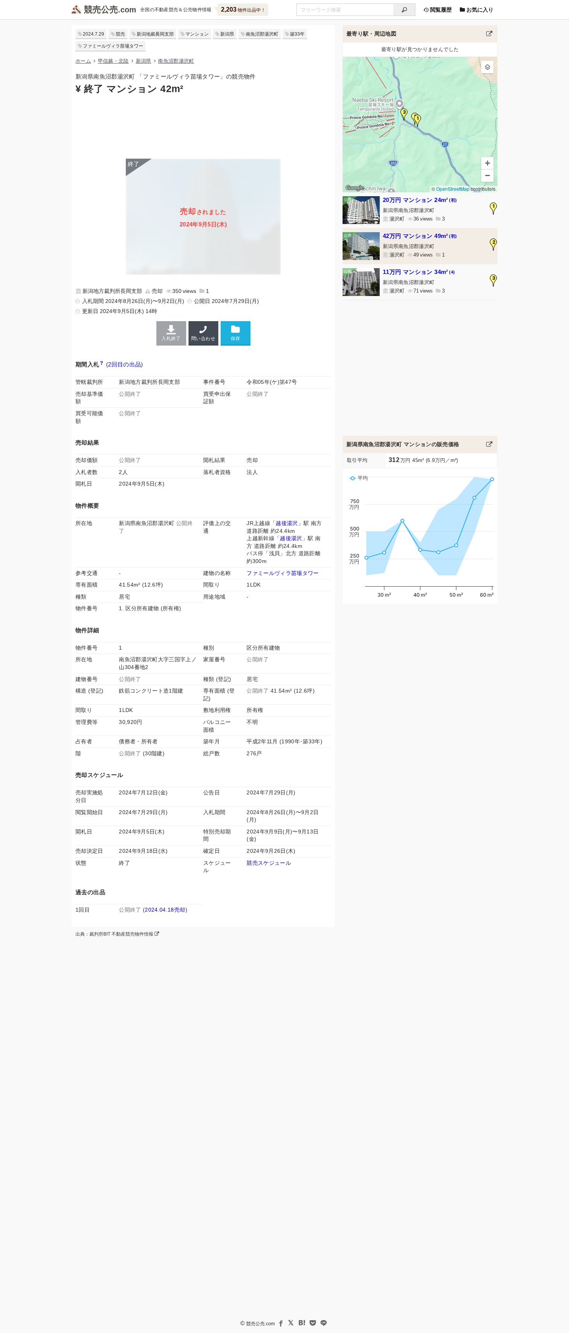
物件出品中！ (243, 9)
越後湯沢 (287, 523)
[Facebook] (280, 1323)
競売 (120, 34)
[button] (418, 121)
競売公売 (101, 9)
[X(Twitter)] (291, 1323)
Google (355, 187)
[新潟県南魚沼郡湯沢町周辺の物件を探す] (489, 33)
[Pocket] (313, 1323)
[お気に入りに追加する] (235, 333)
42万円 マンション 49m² (420, 236)
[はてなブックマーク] (302, 1323)
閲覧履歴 (440, 10)
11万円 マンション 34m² (419, 272)
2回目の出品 (124, 364)
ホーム (83, 61)
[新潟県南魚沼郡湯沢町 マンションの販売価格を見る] (489, 444)
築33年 (297, 34)
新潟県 (227, 34)
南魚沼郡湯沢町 (262, 34)
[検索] (404, 9)
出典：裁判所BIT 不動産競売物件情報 (114, 934)
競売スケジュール (269, 863)
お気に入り (479, 10)
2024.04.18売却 (165, 910)
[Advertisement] (203, 125)
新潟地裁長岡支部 (155, 34)
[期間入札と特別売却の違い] (101, 364)
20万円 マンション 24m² (420, 200)
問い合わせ (203, 338)
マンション (197, 34)
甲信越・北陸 (113, 61)
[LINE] (323, 1323)
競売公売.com (260, 1323)
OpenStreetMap (453, 188)
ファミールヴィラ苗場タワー (113, 46)
